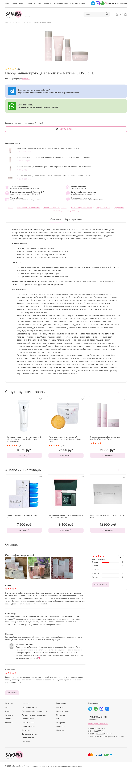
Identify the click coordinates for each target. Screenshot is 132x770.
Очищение (60, 726)
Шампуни (60, 730)
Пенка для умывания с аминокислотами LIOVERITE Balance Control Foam (48, 148)
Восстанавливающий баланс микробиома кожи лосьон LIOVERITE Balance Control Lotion (54, 157)
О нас (21, 3)
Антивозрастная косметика (28, 207)
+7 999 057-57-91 (117, 3)
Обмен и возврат (28, 726)
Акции (10, 207)
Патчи (58, 719)
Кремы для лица (62, 711)
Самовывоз (47, 3)
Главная (8, 22)
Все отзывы (12, 693)
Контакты (9, 715)
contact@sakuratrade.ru (98, 724)
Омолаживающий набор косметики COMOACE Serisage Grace (105, 438)
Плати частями (28, 738)
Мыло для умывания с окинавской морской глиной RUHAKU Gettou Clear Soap (64, 439)
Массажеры (60, 715)
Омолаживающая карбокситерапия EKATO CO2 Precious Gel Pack (66, 516)
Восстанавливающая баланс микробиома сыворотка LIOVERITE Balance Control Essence (54, 166)
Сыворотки (60, 723)
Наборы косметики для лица (39, 22)
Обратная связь (28, 719)
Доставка (37, 3)
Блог (7, 3)
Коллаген (60, 707)
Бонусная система (77, 3)
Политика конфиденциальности (34, 711)
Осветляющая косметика (81, 207)
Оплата (29, 3)
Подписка (26, 742)
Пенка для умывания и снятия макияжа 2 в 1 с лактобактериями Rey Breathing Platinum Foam (24, 439)
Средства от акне (103, 207)
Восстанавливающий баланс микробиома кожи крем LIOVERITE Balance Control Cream (53, 176)
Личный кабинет (61, 3)
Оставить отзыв (100, 584)
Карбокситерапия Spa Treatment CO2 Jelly (22, 516)
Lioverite (26, 78)
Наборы (19, 22)
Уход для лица (73, 211)
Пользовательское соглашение (34, 715)
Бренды (14, 3)
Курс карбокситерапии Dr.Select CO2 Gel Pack (107, 516)
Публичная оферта (29, 707)
